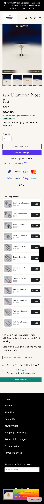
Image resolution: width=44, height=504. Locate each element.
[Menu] (40, 18)
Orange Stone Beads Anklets (21, 246)
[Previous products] (34, 196)
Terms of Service (13, 452)
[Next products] (39, 196)
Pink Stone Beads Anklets (21, 289)
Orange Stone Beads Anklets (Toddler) (21, 279)
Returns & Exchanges (16, 439)
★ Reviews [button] (41, 254)
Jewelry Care (11, 425)
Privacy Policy (12, 446)
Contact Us (10, 419)
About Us (9, 412)
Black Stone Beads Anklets (21, 203)
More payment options (22, 158)
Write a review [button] (21, 380)
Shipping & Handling (15, 432)
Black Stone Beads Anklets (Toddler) (21, 235)
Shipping (20, 122)
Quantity (6, 134)
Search (8, 405)
